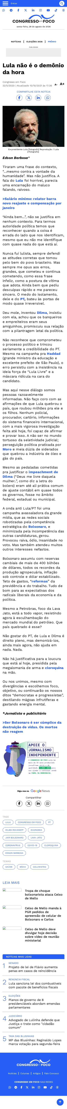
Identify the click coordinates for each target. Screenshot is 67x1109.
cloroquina (51, 845)
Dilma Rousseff (14, 830)
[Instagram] (40, 10)
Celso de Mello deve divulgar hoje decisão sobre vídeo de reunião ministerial (42, 934)
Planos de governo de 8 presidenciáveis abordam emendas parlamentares (34, 1003)
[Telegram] (11, 10)
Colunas (24, 1073)
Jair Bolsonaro (14, 837)
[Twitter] (25, 10)
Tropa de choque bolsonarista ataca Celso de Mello (44, 894)
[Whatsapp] (3, 10)
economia (36, 830)
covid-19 (32, 845)
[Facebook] (18, 10)
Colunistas (39, 867)
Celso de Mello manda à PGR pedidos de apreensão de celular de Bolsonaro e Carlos (43, 913)
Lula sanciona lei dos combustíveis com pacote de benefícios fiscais (35, 985)
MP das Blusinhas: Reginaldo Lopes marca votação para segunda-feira (35, 1042)
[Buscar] (61, 3)
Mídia (23, 867)
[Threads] (63, 10)
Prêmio (52, 41)
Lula (8, 822)
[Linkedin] (33, 10)
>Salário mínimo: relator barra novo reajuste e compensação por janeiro (32, 203)
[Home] (33, 19)
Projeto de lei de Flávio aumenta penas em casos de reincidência (33, 969)
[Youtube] (48, 10)
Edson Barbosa (14, 853)
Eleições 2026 (34, 41)
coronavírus (12, 845)
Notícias (16, 41)
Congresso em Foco (29, 822)
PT (22, 299)
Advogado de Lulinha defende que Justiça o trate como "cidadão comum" (34, 1023)
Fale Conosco (51, 1073)
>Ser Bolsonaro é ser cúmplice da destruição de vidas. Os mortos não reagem (32, 727)
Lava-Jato (36, 837)
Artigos (37, 1073)
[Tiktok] (56, 10)
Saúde (9, 867)
